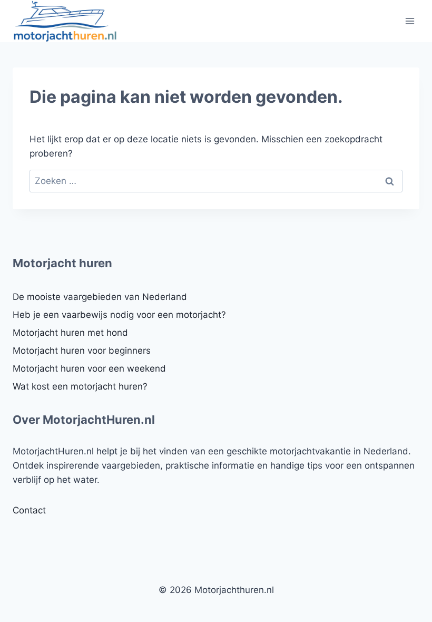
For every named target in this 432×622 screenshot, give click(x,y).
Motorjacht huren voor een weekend (89, 368)
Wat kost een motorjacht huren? (80, 386)
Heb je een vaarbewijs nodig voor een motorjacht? (119, 314)
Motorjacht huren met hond (70, 332)
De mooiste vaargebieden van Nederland (100, 296)
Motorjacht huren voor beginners (82, 350)
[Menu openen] (409, 21)
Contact (29, 510)
